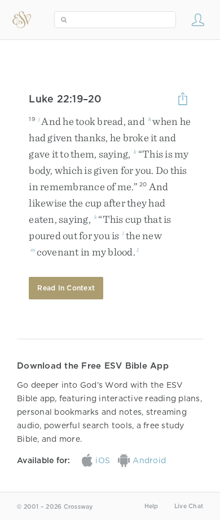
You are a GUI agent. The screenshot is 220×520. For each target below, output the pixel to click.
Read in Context (66, 288)
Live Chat (188, 506)
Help (151, 506)
